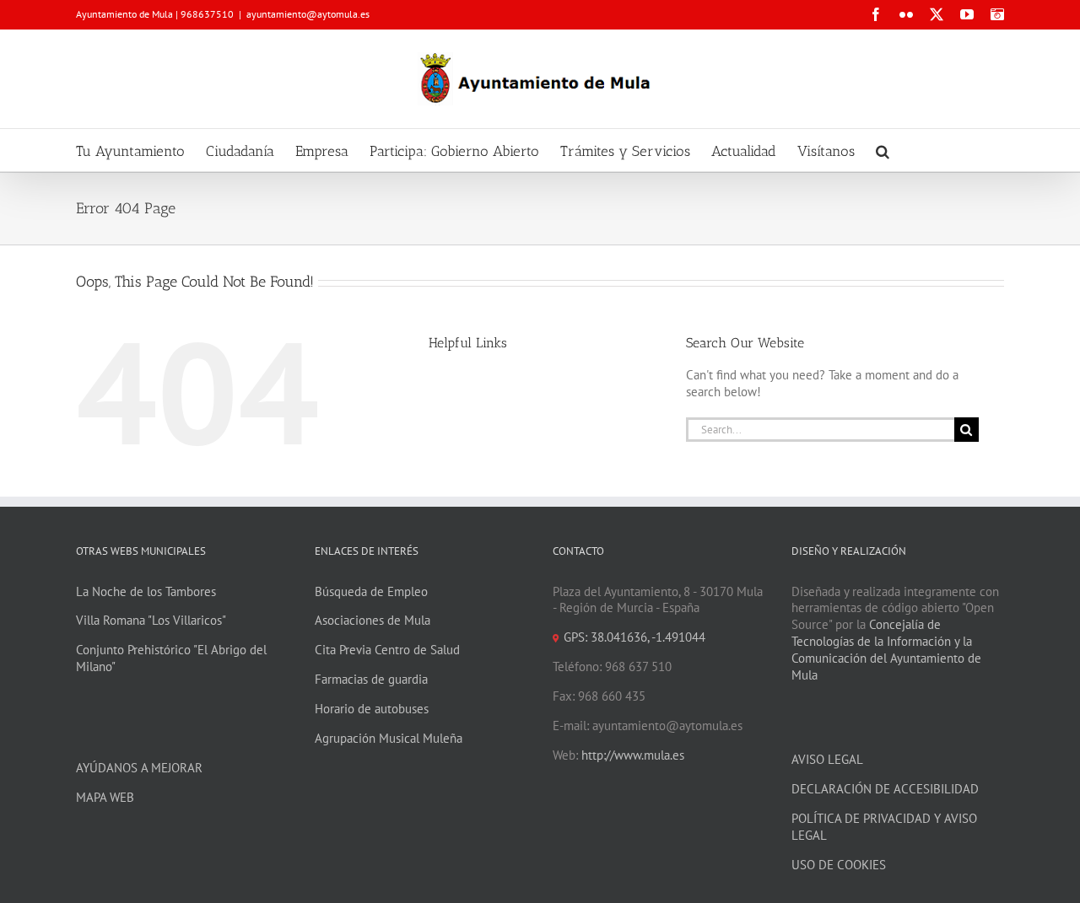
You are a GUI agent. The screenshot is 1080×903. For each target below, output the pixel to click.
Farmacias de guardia (371, 679)
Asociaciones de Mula (372, 620)
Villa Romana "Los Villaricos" (151, 620)
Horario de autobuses (372, 709)
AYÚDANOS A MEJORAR (139, 768)
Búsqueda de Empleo (371, 591)
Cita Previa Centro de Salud (387, 650)
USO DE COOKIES (838, 865)
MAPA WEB (105, 797)
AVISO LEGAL (827, 759)
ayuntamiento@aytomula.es (308, 14)
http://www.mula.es (632, 755)
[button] (882, 150)
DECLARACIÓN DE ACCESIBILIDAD (885, 789)
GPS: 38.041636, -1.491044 (634, 637)
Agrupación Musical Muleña (388, 738)
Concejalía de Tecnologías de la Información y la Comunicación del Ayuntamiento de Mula (886, 649)
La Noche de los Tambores (146, 591)
